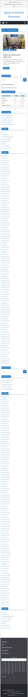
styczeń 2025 (4, 184)
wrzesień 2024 (4, 193)
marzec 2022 (4, 249)
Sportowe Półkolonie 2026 (7, 115)
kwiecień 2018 (4, 325)
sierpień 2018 (4, 316)
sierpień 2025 (4, 176)
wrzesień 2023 (4, 216)
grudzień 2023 (4, 209)
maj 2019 (3, 296)
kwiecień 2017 (4, 352)
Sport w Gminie (4, 148)
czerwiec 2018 (4, 320)
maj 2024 (3, 200)
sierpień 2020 (4, 267)
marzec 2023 (4, 225)
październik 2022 (5, 236)
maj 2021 (3, 265)
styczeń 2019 (4, 305)
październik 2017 (5, 338)
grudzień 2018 (4, 307)
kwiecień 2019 (4, 298)
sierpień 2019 (4, 289)
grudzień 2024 (4, 187)
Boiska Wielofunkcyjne (6, 136)
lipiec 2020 (3, 269)
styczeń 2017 (4, 358)
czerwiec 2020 (4, 271)
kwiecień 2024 (4, 202)
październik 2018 (5, 312)
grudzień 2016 (4, 361)
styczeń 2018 (4, 332)
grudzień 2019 (4, 280)
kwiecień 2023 (4, 222)
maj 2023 (3, 220)
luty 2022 (3, 251)
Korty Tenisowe (5, 653)
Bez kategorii (5, 49)
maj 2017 (3, 349)
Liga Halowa (4, 145)
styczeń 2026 (4, 164)
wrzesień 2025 (4, 173)
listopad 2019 (4, 283)
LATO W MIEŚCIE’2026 (6, 117)
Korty (2, 143)
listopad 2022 (4, 234)
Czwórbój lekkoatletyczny (7, 124)
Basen (2, 132)
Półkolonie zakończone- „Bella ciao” (12, 56)
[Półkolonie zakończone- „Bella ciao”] (14, 41)
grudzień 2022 (4, 231)
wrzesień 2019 (4, 287)
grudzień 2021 (4, 256)
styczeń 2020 (4, 278)
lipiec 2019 (3, 291)
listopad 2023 (4, 211)
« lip (2, 676)
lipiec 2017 (3, 345)
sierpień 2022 (4, 240)
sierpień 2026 (4, 155)
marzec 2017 (4, 354)
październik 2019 (5, 285)
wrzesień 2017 (4, 341)
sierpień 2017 (4, 343)
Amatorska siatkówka (16, 4)
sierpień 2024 (4, 196)
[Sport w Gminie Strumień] (3, 22)
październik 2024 (5, 191)
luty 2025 (3, 182)
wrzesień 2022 (4, 238)
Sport (13, 52)
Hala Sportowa (13, 49)
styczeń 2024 (4, 207)
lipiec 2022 (3, 242)
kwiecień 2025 (4, 180)
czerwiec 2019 (4, 294)
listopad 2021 (4, 258)
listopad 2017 (4, 336)
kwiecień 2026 (4, 160)
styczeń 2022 (4, 254)
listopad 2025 (4, 169)
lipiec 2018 (3, 318)
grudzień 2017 (4, 334)
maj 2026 (3, 158)
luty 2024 (3, 205)
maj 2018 (3, 323)
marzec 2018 (4, 327)
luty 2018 (3, 329)
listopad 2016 (4, 363)
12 (17, 665)
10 (10, 665)
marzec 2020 (4, 274)
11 (13, 665)
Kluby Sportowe (4, 141)
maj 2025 (3, 178)
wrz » (5, 676)
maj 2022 (3, 245)
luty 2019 (3, 303)
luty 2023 (3, 227)
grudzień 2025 (4, 167)
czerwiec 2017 (4, 347)
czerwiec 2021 (4, 263)
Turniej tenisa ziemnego (6, 120)
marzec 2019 (4, 300)
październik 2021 (5, 260)
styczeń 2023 (4, 229)
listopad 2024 (4, 189)
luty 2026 (3, 162)
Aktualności (4, 641)
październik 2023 (5, 213)
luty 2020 (3, 276)
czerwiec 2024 (4, 198)
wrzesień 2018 (4, 314)
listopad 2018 (4, 309)
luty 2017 (3, 356)
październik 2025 (5, 171)
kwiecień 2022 (4, 247)
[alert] (14, 88)
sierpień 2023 (4, 218)
